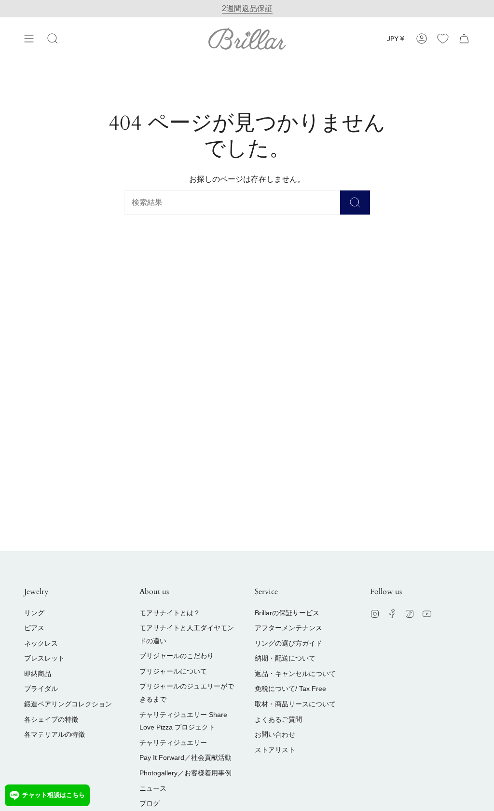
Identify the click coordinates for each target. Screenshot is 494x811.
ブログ (149, 803)
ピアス (34, 628)
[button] (52, 38)
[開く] (29, 38)
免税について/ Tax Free (290, 688)
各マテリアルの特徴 (54, 734)
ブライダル (41, 688)
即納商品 (37, 673)
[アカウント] (421, 38)
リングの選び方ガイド (288, 643)
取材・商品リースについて (295, 704)
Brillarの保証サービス (287, 613)
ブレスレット (44, 658)
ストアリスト (275, 750)
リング (34, 613)
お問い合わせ (275, 734)
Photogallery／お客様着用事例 (185, 773)
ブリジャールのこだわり (176, 656)
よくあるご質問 (278, 719)
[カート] (464, 38)
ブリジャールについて (173, 671)
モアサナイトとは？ (169, 613)
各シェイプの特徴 (51, 719)
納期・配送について (285, 658)
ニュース (152, 788)
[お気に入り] (442, 38)
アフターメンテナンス (288, 628)
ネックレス (41, 643)
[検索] (355, 202)
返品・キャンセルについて (295, 673)
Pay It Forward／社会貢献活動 (185, 757)
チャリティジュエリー (173, 742)
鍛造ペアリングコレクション (68, 704)
